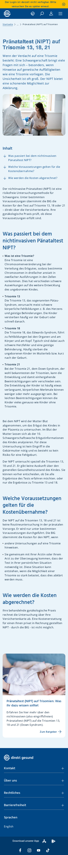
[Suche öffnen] (42, 14)
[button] (34, 768)
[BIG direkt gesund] (7, 13)
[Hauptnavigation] (60, 14)
